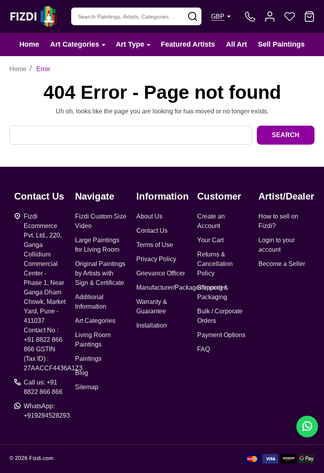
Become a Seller (281, 263)
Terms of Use (154, 244)
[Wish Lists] (289, 16)
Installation (151, 325)
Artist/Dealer (286, 196)
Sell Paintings (281, 44)
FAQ (203, 349)
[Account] (270, 16)
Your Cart (210, 240)
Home (29, 44)
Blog (81, 372)
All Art (236, 44)
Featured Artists (188, 44)
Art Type (130, 44)
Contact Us (152, 230)
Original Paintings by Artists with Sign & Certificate (100, 273)
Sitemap (86, 387)
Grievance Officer (160, 273)
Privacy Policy (156, 259)
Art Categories (74, 44)
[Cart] (309, 16)
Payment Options (221, 335)
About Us (149, 216)
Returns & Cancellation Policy (215, 264)
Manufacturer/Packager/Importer (181, 287)
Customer (219, 196)
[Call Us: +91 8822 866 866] (250, 16)
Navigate (94, 196)
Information (162, 196)
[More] (103, 44)
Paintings (88, 358)
